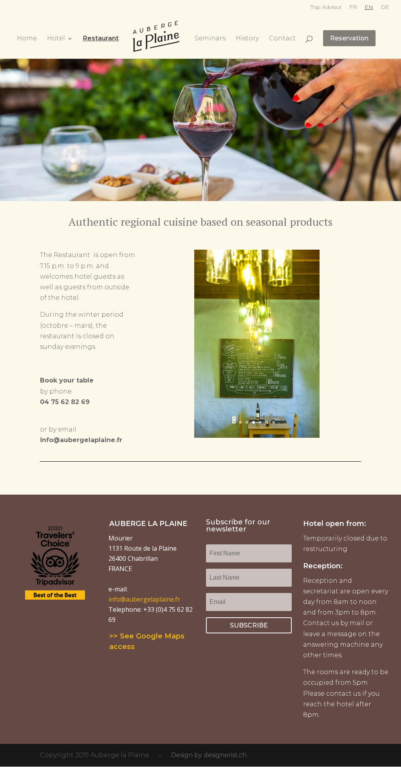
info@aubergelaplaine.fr (144, 599)
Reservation (349, 38)
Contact (282, 39)
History (247, 39)
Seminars (210, 39)
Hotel (56, 39)
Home (27, 39)
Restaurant (101, 39)
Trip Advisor (326, 7)
